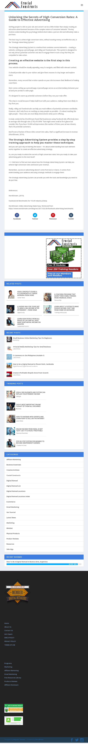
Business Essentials (14, 465)
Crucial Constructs (13, 475)
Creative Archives (13, 470)
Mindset (10, 528)
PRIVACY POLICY (10, 641)
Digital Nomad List (14, 486)
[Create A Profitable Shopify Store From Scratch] (9, 374)
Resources (10, 544)
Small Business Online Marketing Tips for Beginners (32, 338)
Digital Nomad (17, 366)
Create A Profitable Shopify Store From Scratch (30, 373)
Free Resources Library (12, 678)
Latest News (16, 349)
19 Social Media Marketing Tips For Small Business (32, 347)
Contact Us (8, 630)
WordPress (39, 739)
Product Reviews (13, 539)
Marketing (16, 340)
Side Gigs (10, 549)
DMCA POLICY (9, 638)
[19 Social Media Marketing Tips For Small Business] (9, 348)
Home (6, 623)
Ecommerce (11, 502)
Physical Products (13, 533)
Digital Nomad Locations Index (18, 496)
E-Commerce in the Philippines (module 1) (28, 355)
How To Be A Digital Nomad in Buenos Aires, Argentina (27, 562)
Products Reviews (10, 681)
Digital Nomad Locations (29, 366)
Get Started (11, 512)
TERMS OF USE (9, 645)
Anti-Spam (8, 634)
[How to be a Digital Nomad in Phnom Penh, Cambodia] (9, 365)
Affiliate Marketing (14, 459)
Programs (8, 663)
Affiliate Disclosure (11, 685)
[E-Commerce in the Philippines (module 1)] (9, 357)
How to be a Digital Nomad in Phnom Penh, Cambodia (33, 364)
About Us (7, 627)
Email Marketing (13, 507)
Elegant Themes (19, 739)
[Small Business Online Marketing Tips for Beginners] (9, 339)
